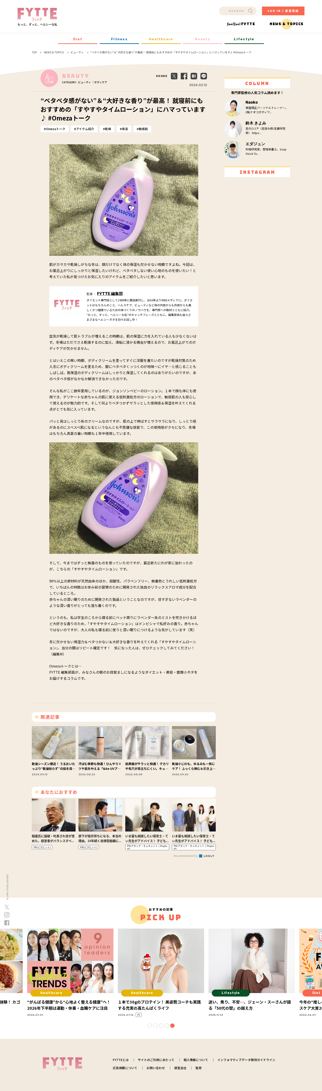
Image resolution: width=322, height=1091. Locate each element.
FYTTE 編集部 (110, 293)
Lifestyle (244, 39)
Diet (78, 39)
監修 (199, 1068)
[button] (149, 1025)
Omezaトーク (55, 129)
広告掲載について (125, 1068)
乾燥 (108, 129)
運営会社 (180, 1068)
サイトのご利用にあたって (156, 1060)
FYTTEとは (121, 1060)
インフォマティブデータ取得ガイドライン (246, 1060)
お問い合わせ (156, 1068)
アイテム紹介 (85, 129)
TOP (34, 52)
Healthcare (161, 39)
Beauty (202, 39)
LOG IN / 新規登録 (283, 10)
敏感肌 (143, 129)
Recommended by (186, 856)
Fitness (119, 39)
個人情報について (196, 1060)
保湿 (125, 129)
